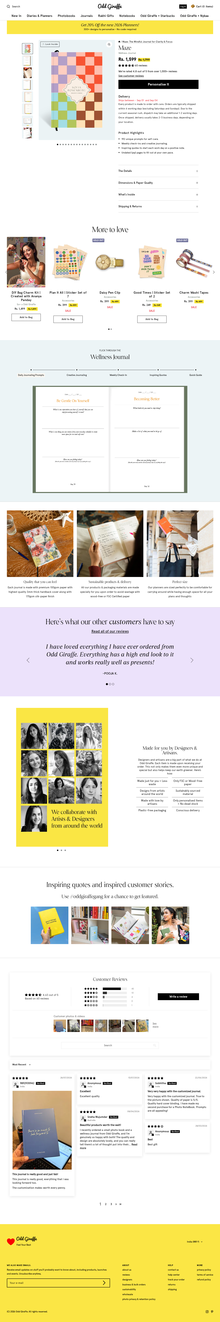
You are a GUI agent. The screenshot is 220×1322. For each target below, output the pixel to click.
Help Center (174, 1274)
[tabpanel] (26, 279)
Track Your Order (176, 1279)
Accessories (68, 300)
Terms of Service (205, 1274)
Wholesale (127, 1294)
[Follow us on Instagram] (207, 1311)
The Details (125, 171)
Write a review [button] (178, 996)
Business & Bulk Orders (134, 1284)
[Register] (104, 1283)
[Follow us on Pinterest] (212, 1311)
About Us (126, 1270)
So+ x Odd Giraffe (26, 304)
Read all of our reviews (110, 631)
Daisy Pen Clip (110, 293)
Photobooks (66, 16)
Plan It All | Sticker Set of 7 (68, 294)
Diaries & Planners (39, 16)
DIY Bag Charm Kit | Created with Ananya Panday (26, 296)
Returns (171, 1284)
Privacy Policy (204, 1270)
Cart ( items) (204, 6)
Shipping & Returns (130, 206)
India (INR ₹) (193, 1241)
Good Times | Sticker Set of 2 (152, 294)
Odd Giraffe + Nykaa (194, 16)
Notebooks (127, 16)
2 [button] (106, 1204)
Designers (127, 1279)
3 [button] (111, 1204)
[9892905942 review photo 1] (42, 1130)
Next (213, 272)
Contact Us (173, 1270)
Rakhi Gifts (106, 16)
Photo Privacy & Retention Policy (138, 1299)
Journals (87, 16)
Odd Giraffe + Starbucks (157, 16)
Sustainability (129, 1289)
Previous (7, 272)
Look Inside (51, 44)
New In (16, 16)
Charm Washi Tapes (193, 293)
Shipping (172, 1289)
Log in (183, 6)
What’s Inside (126, 194)
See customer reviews (131, 75)
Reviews (126, 1274)
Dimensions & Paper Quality (135, 182)
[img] (20, 1078)
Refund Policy (204, 1279)
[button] (126, 65)
